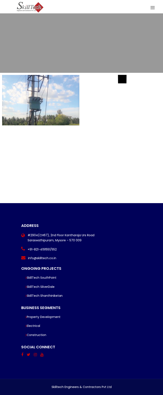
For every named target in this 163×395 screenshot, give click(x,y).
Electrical (33, 326)
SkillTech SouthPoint (41, 278)
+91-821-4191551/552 (42, 249)
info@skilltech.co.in (42, 258)
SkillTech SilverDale (41, 287)
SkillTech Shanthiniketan (45, 296)
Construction (36, 335)
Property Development (43, 317)
